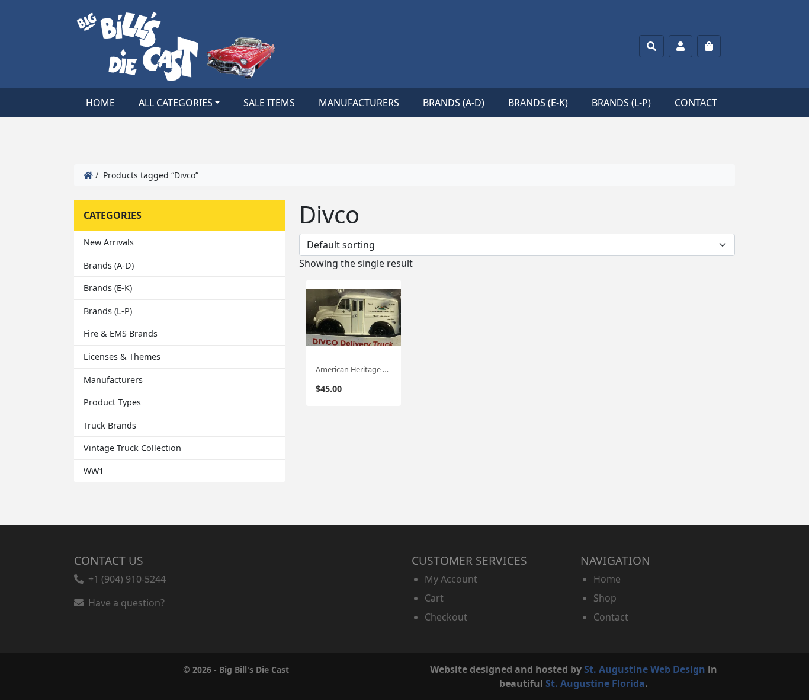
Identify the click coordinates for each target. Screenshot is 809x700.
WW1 (94, 471)
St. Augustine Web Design (644, 669)
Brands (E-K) (538, 102)
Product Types (112, 402)
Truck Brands (110, 425)
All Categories (176, 102)
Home (100, 102)
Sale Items (269, 102)
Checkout (446, 617)
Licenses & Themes (122, 356)
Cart (434, 598)
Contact (696, 102)
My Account (451, 579)
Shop (605, 598)
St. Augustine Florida (595, 683)
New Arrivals (109, 242)
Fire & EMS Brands (121, 333)
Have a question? (124, 602)
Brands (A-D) (453, 102)
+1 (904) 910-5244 (125, 579)
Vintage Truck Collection (132, 447)
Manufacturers (359, 102)
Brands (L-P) (621, 102)
